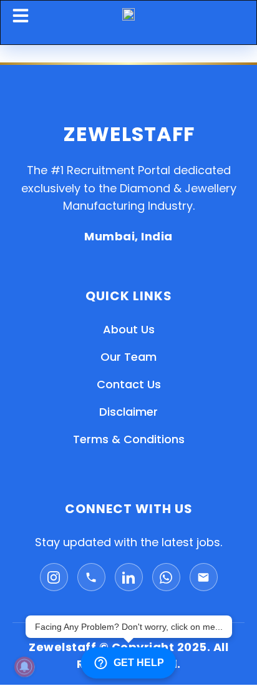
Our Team (128, 357)
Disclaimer (128, 411)
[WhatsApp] (166, 577)
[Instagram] (54, 577)
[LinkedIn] (129, 577)
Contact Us (129, 384)
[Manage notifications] (24, 667)
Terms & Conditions (129, 439)
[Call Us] (91, 577)
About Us (129, 329)
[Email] (204, 577)
